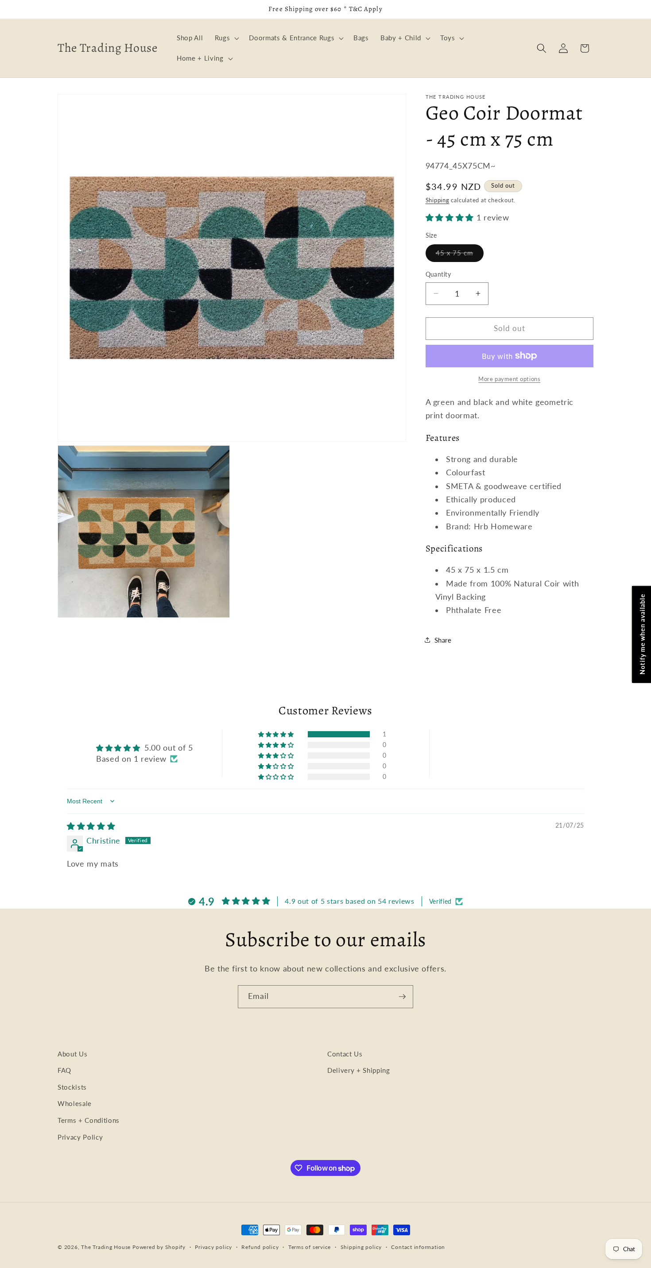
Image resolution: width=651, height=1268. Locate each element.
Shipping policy (361, 1247)
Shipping (438, 200)
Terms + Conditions (89, 1120)
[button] (226, 38)
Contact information (418, 1247)
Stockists (72, 1087)
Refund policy (260, 1247)
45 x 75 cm (460, 255)
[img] (91, 826)
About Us (72, 1054)
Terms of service (309, 1247)
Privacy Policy (80, 1137)
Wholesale (75, 1104)
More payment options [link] (509, 378)
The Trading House (106, 1247)
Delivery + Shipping (358, 1070)
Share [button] (443, 640)
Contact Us (345, 1054)
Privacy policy (213, 1247)
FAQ (64, 1070)
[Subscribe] (402, 996)
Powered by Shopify (159, 1247)
